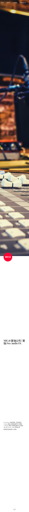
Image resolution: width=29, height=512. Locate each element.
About (8, 2)
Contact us (23, 2)
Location (15, 2)
